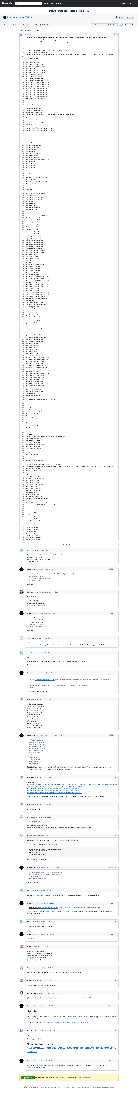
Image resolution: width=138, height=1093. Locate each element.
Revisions (19, 25)
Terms (42, 1087)
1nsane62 (30, 638)
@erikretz (38, 691)
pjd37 (29, 550)
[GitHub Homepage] (25, 1087)
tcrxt (29, 835)
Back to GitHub (56, 3)
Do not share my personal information (103, 1087)
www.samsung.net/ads (34, 708)
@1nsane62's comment (69, 911)
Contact (78, 1087)
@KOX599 (30, 767)
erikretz (30, 653)
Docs (72, 1087)
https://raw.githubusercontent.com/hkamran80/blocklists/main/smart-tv (64, 1022)
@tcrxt (29, 882)
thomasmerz (31, 993)
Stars (33, 25)
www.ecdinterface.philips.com (43, 645)
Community (66, 1087)
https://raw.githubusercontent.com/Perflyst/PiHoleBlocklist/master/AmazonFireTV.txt (55, 788)
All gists (46, 3)
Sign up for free (28, 1078)
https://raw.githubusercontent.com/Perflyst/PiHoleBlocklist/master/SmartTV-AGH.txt (54, 792)
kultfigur (30, 592)
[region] (69, 288)
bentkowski (31, 968)
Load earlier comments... (71, 545)
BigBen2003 (31, 1030)
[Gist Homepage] (7, 3)
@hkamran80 (31, 895)
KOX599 (30, 699)
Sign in (124, 3)
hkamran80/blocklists (75, 1017)
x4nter (29, 817)
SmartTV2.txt (26, 17)
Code (8, 25)
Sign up (132, 3)
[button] (118, 24)
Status (59, 1087)
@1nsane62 (31, 691)
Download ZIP (129, 25)
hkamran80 (12, 17)
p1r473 (29, 890)
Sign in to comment (84, 1077)
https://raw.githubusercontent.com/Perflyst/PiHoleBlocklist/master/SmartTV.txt (53, 790)
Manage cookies (86, 1087)
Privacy (47, 1087)
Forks (45, 25)
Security (53, 1087)
